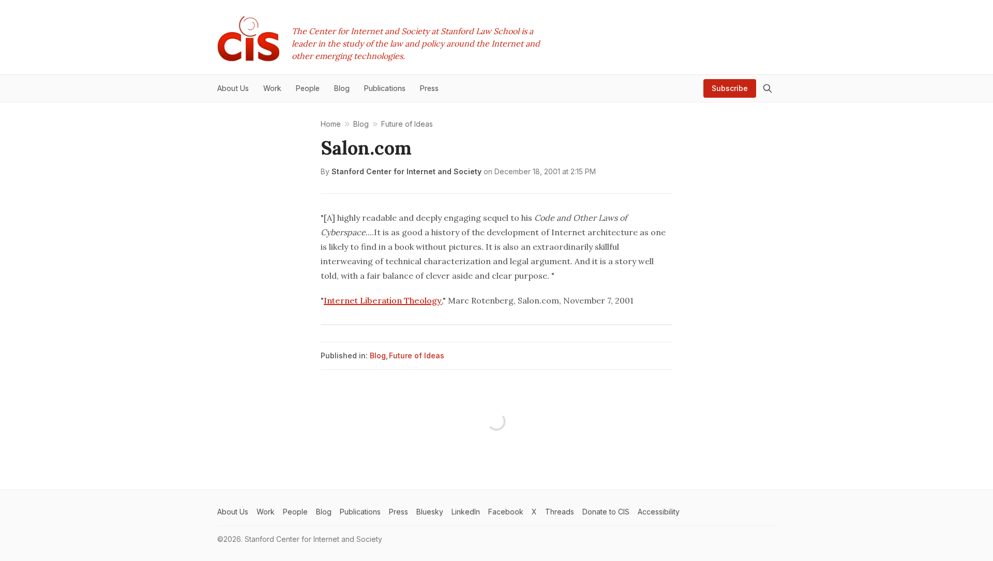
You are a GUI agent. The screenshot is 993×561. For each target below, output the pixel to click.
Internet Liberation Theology (383, 300)
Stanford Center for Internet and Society (407, 171)
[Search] (767, 88)
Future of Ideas (416, 355)
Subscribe (730, 88)
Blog (378, 355)
